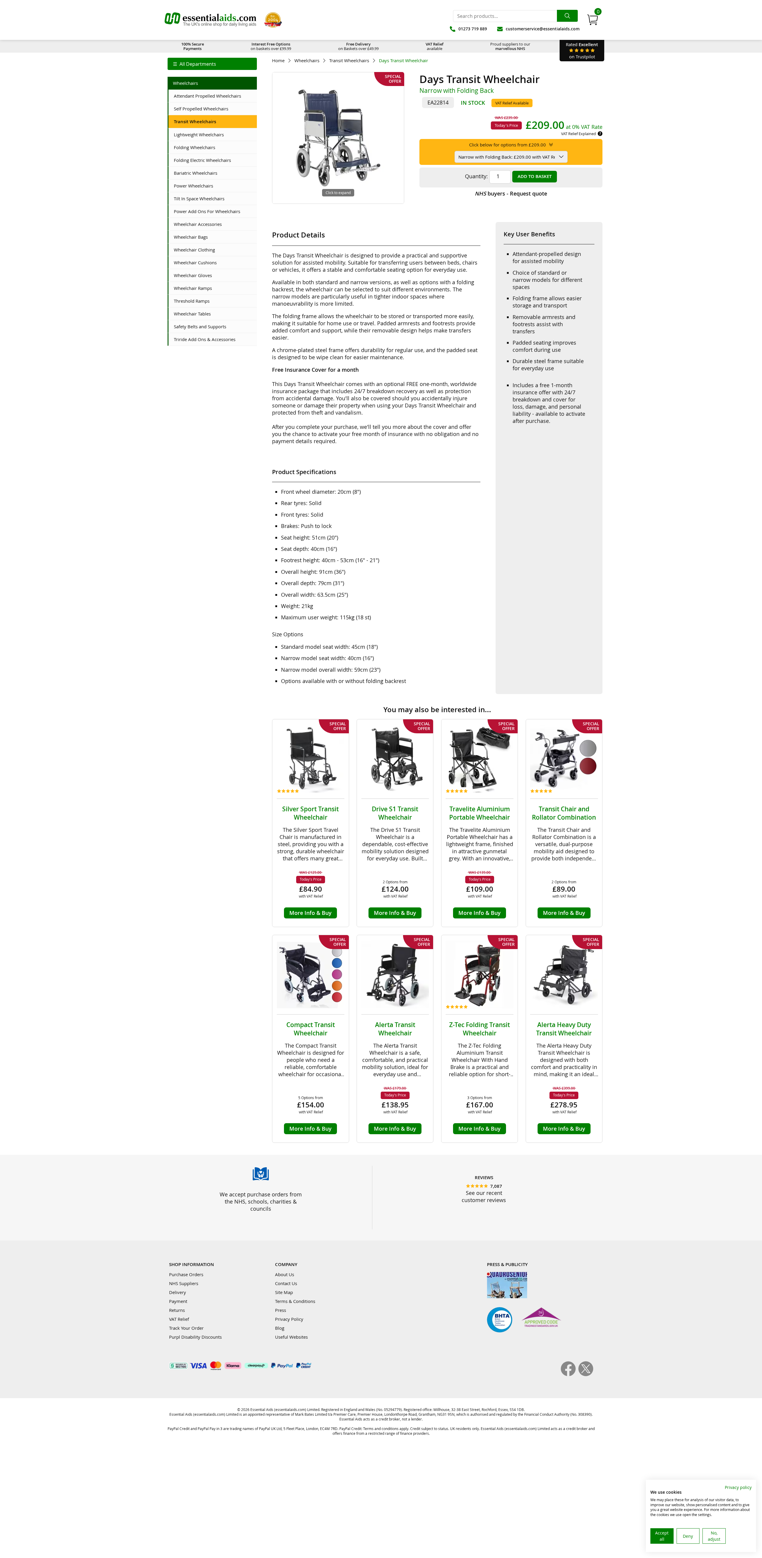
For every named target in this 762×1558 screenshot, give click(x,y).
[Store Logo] (210, 20)
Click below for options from (507, 145)
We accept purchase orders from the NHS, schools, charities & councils (261, 1201)
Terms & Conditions (295, 1301)
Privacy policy (738, 1487)
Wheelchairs (306, 60)
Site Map (284, 1292)
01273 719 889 (472, 29)
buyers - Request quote (511, 193)
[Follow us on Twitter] (585, 1374)
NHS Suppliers (183, 1283)
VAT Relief (179, 1319)
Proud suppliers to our (510, 46)
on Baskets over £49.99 (358, 46)
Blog (279, 1328)
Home (278, 60)
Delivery (177, 1292)
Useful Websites (291, 1337)
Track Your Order (186, 1328)
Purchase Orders (186, 1274)
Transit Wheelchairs (349, 60)
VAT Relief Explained (578, 133)
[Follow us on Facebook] (569, 1374)
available (435, 46)
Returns (177, 1310)
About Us (284, 1274)
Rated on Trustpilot (582, 50)
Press (280, 1310)
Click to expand (338, 192)
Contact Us (286, 1283)
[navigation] (212, 64)
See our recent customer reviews (484, 1196)
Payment (178, 1301)
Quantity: (476, 176)
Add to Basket (535, 176)
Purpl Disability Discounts (195, 1337)
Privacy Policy (289, 1319)
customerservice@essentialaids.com (543, 29)
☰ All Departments (194, 64)
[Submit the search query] (567, 16)
